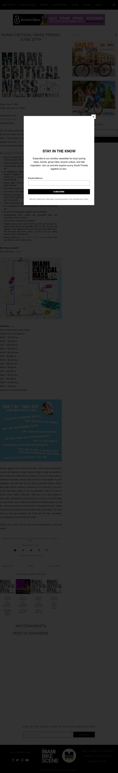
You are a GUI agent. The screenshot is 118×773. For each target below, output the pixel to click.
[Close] (93, 117)
